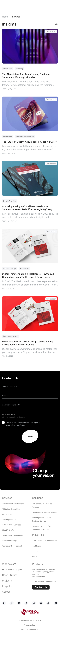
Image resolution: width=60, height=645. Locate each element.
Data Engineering (8, 519)
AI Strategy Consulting (11, 509)
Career (6, 591)
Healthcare (36, 546)
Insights (6, 586)
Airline (34, 556)
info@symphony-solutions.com (44, 581)
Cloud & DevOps (8, 530)
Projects (7, 580)
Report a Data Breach (29, 629)
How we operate (12, 569)
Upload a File (10, 414)
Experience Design (9, 541)
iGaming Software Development (44, 541)
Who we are (9, 563)
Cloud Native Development (12, 535)
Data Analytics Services (11, 525)
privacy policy (34, 422)
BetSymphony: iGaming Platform (44, 512)
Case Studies (9, 575)
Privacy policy (29, 625)
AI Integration (7, 514)
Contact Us (41, 587)
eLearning (36, 551)
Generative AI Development (13, 504)
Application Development (12, 546)
